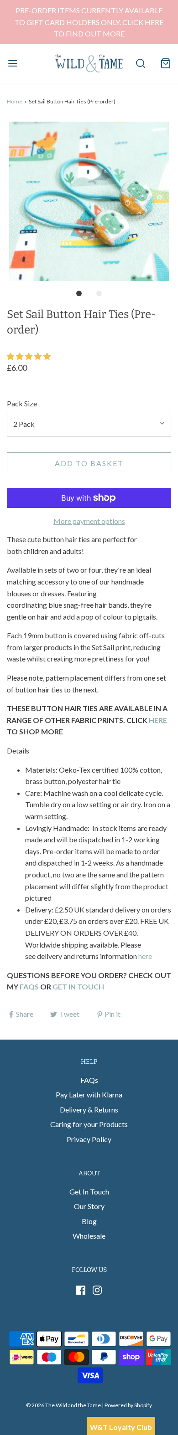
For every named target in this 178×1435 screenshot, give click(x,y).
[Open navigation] (12, 63)
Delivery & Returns (89, 1109)
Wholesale (89, 1235)
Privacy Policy (89, 1139)
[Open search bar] (140, 63)
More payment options (89, 521)
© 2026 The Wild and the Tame (63, 1405)
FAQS (29, 986)
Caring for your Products (89, 1124)
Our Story (89, 1206)
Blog (89, 1221)
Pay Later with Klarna (89, 1094)
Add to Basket (89, 463)
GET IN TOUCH (78, 986)
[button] (89, 201)
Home (14, 101)
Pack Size (22, 403)
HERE (158, 720)
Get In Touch (89, 1191)
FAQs (89, 1080)
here (145, 956)
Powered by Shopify (128, 1405)
